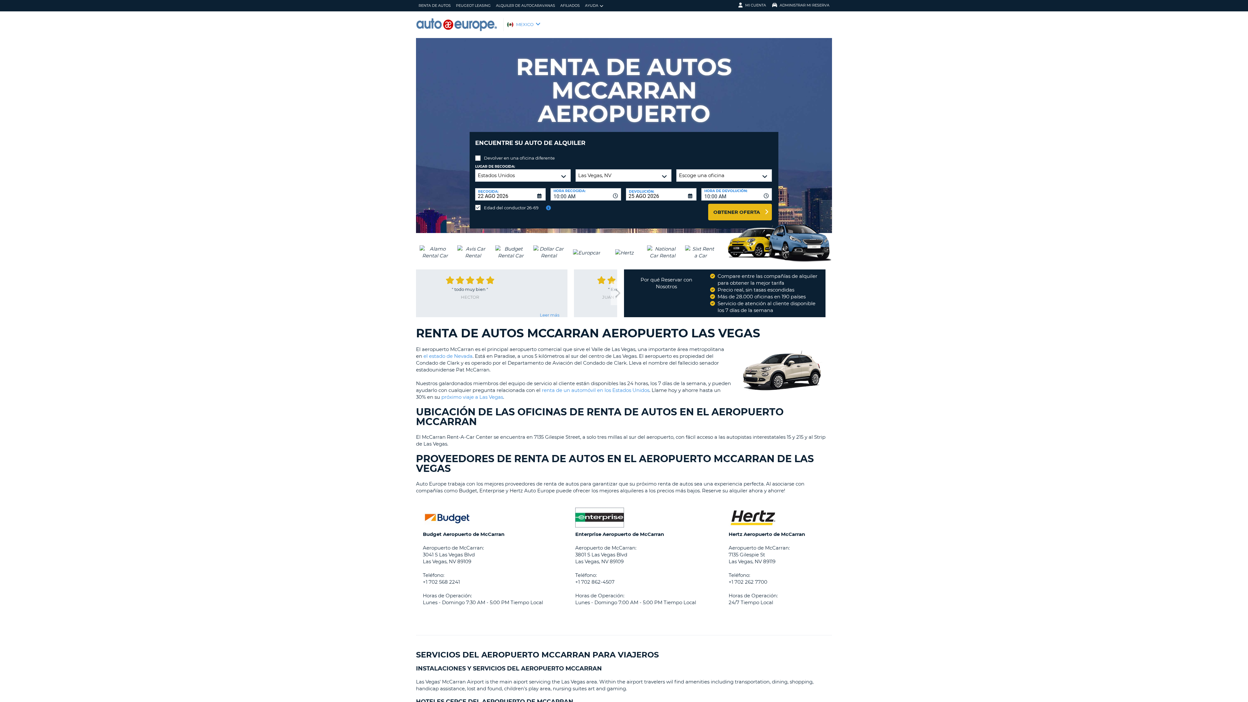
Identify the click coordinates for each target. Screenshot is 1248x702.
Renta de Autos (435, 5)
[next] (617, 293)
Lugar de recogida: (495, 166)
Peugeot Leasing (473, 5)
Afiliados (570, 5)
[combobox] (585, 194)
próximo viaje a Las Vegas (472, 397)
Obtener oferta (736, 212)
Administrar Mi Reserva (804, 5)
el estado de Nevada (448, 356)
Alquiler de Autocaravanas (525, 5)
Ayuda (591, 5)
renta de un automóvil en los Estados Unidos (595, 390)
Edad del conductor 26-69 (511, 207)
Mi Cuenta (755, 5)
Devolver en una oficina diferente (519, 158)
